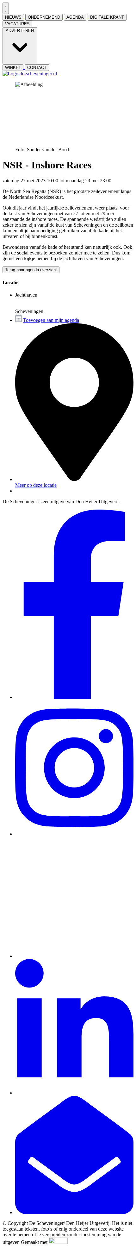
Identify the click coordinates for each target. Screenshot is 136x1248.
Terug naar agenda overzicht (31, 269)
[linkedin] (74, 1092)
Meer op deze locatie (36, 485)
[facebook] (74, 697)
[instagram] (74, 834)
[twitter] (74, 956)
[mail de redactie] (74, 1212)
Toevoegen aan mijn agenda (51, 320)
